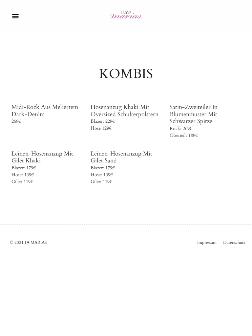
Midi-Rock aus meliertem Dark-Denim (44, 110)
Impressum (207, 242)
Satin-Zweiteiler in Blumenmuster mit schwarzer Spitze (194, 114)
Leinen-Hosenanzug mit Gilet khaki (42, 157)
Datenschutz (234, 242)
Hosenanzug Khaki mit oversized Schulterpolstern (124, 110)
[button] (15, 15)
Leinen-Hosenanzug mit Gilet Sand (121, 157)
